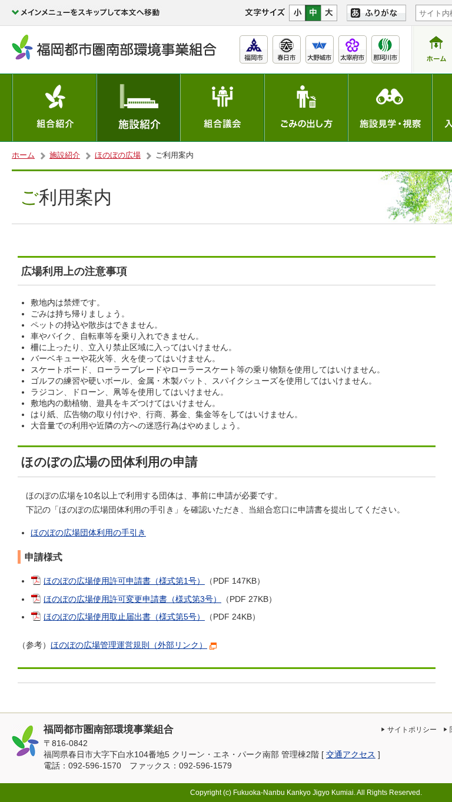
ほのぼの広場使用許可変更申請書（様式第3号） (132, 599)
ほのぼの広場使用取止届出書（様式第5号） (124, 617)
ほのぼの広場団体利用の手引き (88, 532)
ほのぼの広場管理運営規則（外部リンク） (129, 645)
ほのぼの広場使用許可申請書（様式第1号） (124, 581)
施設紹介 (64, 155)
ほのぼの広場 (118, 155)
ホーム (23, 155)
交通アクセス (350, 754)
